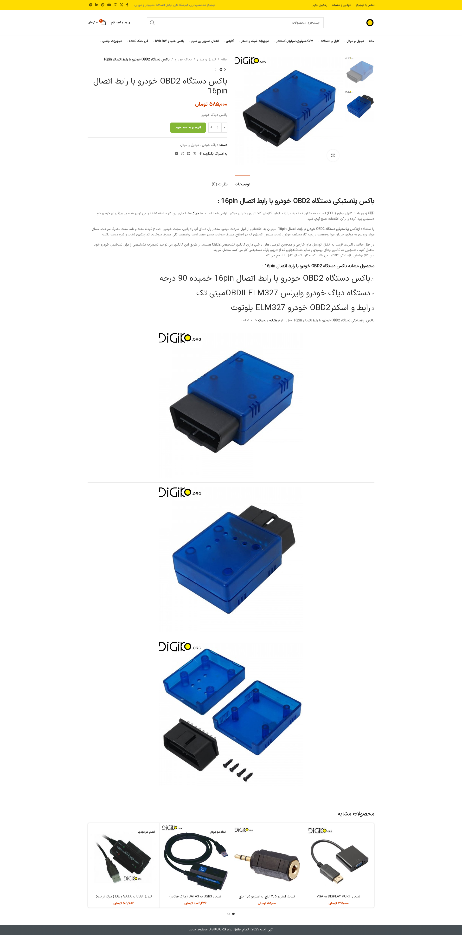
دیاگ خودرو (183, 59)
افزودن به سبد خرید (188, 127)
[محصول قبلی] (225, 69)
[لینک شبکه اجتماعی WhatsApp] (183, 153)
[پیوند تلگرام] (91, 5)
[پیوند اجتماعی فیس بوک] (127, 5)
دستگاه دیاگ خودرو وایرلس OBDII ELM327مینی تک (283, 293)
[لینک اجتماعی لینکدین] (97, 5)
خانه (224, 59)
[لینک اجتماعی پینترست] (103, 5)
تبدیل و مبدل (206, 59)
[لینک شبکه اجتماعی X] (121, 5)
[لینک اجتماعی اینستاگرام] (115, 5)
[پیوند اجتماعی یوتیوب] (109, 5)
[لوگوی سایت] (357, 22)
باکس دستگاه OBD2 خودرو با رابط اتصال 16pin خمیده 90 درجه (265, 279)
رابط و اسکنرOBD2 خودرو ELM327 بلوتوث (300, 308)
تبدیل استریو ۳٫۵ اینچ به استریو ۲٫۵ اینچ (267, 896)
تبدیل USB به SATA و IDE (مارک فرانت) (124, 896)
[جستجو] (152, 22)
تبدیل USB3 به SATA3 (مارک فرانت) (195, 896)
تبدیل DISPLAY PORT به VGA (338, 896)
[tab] (242, 182)
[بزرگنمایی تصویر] (333, 155)
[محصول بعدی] (215, 69)
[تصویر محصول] (195, 858)
